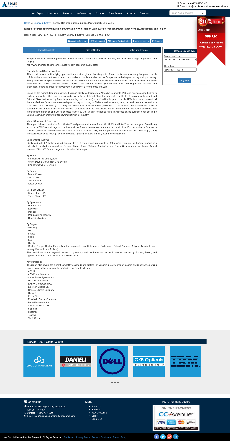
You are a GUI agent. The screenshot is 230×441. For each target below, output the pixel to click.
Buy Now (184, 80)
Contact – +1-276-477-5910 (193, 3)
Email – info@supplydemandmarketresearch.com (204, 6)
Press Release (115, 13)
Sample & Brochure (78, 41)
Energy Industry (42, 22)
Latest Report (37, 13)
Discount (158, 41)
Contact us (145, 13)
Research (67, 13)
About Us (131, 13)
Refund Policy (120, 437)
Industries (52, 13)
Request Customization (120, 41)
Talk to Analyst (98, 41)
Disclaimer (69, 437)
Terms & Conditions (101, 437)
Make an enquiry (141, 41)
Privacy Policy (83, 437)
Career (95, 415)
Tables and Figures (138, 49)
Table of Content (93, 49)
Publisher (99, 13)
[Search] (203, 12)
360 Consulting (84, 13)
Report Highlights (46, 49)
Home (27, 22)
